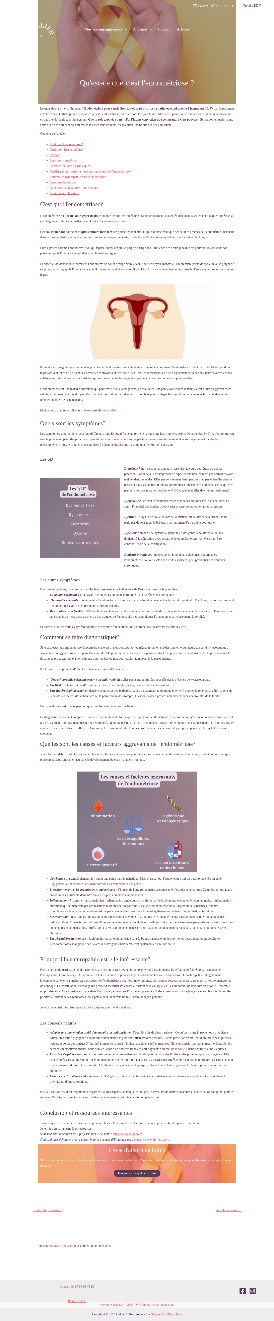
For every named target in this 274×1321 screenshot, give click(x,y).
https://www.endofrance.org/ (152, 1139)
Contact (200, 5)
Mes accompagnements (103, 29)
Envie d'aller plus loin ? (64, 193)
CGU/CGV (130, 1304)
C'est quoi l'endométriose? (66, 144)
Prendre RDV (77, 1301)
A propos (140, 29)
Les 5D (54, 155)
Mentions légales (111, 1304)
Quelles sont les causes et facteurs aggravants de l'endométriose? (90, 171)
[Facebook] (254, 29)
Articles (183, 29)
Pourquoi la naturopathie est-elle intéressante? (78, 177)
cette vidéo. (109, 410)
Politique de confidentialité (157, 1304)
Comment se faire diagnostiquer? (70, 166)
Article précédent (47, 1210)
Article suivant (228, 1210)
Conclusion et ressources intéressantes (74, 187)
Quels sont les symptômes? (67, 149)
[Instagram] (262, 29)
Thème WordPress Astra (166, 1314)
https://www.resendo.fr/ (127, 1134)
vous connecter (63, 1245)
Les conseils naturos (62, 182)
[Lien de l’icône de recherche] (244, 29)
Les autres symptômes (64, 160)
